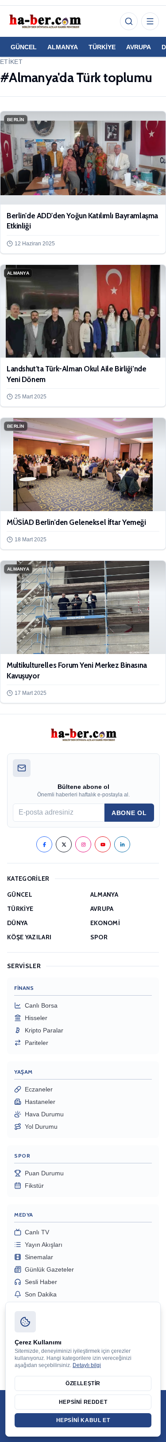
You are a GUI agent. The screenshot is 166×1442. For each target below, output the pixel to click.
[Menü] (150, 21)
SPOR (99, 937)
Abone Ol (129, 812)
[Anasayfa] (44, 21)
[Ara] (129, 21)
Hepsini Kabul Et (83, 1420)
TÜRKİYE (102, 47)
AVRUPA (138, 47)
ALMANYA (62, 47)
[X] (64, 844)
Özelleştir (83, 1383)
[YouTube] (103, 844)
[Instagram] (83, 844)
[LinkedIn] (122, 844)
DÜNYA (17, 923)
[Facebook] (44, 844)
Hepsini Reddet (83, 1402)
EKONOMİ (105, 923)
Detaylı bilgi (87, 1365)
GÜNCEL (24, 47)
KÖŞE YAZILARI (29, 937)
